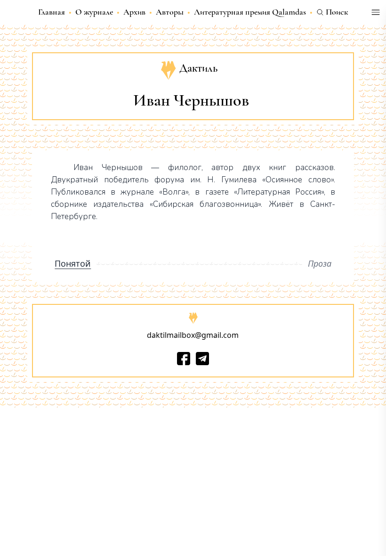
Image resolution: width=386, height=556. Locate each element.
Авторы (170, 12)
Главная (51, 12)
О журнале (94, 12)
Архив (134, 12)
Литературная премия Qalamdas (250, 12)
